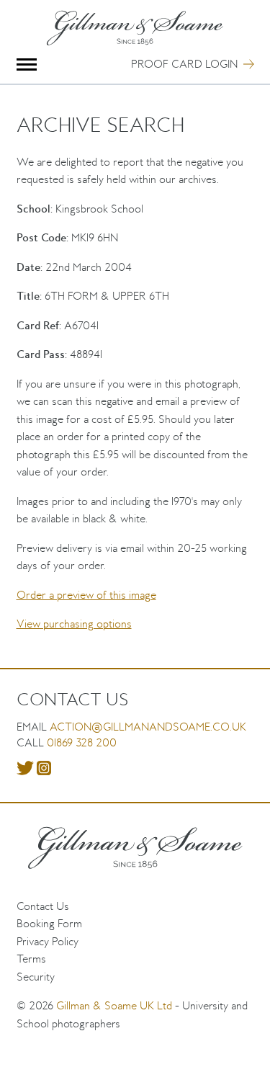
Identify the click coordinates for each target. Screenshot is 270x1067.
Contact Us (43, 906)
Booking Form (49, 923)
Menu (27, 64)
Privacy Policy (47, 941)
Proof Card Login (184, 64)
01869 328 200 (82, 742)
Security (36, 976)
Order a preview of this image (86, 595)
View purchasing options (74, 623)
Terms (31, 958)
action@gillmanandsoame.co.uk (148, 726)
